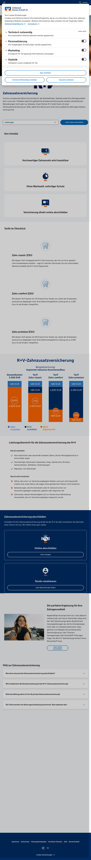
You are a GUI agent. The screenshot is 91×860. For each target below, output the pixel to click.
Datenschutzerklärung (14, 24)
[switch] (84, 41)
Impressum (32, 24)
